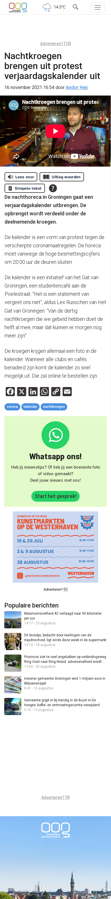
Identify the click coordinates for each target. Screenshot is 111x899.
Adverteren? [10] (55, 43)
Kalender (30, 407)
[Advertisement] (55, 30)
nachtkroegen (54, 407)
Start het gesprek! (55, 496)
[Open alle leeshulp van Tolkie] (53, 188)
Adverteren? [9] (55, 797)
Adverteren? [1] (55, 590)
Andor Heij (77, 87)
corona (12, 407)
